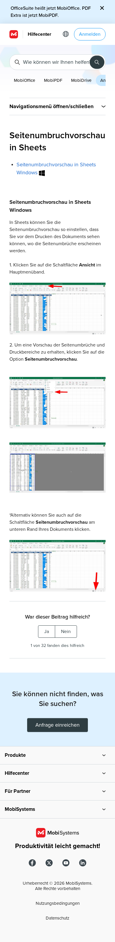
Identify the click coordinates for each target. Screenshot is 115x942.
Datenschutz (57, 918)
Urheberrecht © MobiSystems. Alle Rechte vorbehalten (57, 886)
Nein (66, 631)
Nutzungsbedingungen (58, 903)
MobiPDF (53, 80)
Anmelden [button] (90, 34)
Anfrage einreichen (57, 725)
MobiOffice (24, 80)
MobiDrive (81, 80)
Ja (46, 631)
